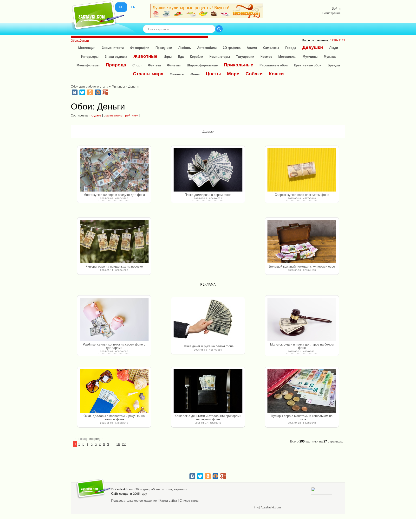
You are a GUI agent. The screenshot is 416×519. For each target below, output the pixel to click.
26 (118, 444)
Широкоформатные (202, 65)
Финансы (177, 74)
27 (124, 444)
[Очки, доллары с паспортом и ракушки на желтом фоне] (114, 391)
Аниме (252, 47)
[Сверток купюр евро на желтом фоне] (301, 170)
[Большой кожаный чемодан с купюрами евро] (301, 241)
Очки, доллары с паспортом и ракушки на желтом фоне (114, 417)
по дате (95, 115)
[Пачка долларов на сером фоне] (208, 170)
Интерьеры (89, 56)
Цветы (213, 73)
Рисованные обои (274, 65)
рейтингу (131, 115)
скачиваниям (113, 115)
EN (133, 7)
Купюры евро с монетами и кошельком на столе (301, 417)
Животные (145, 56)
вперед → (96, 438)
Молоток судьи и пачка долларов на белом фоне (302, 346)
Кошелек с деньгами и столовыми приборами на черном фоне (208, 417)
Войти (336, 8)
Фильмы (174, 65)
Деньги (133, 86)
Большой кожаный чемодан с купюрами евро (302, 266)
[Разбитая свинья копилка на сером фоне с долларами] (114, 319)
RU (121, 7)
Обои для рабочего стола (89, 86)
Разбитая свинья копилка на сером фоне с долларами (114, 346)
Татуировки (245, 56)
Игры (168, 56)
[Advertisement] (208, 247)
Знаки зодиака (116, 56)
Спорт (137, 65)
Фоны (195, 74)
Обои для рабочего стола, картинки (161, 489)
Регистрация (331, 13)
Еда (181, 56)
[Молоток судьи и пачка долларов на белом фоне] (301, 319)
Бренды (334, 65)
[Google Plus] (105, 92)
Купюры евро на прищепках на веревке (114, 266)
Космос (266, 56)
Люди (333, 47)
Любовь (184, 47)
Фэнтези (154, 65)
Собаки (254, 73)
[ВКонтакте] (75, 92)
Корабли (196, 56)
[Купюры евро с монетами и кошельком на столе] (301, 391)
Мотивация (87, 47)
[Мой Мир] (98, 92)
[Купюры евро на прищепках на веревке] (114, 241)
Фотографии (139, 47)
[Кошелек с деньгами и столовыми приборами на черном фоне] (208, 391)
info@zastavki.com (267, 507)
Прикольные (238, 64)
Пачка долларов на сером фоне (208, 194)
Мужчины (310, 56)
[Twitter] (82, 92)
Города (290, 47)
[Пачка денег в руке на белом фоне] (208, 321)
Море (233, 73)
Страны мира (148, 73)
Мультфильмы (88, 65)
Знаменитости (113, 47)
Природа (116, 64)
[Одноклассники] (90, 92)
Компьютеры (219, 56)
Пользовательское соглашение (134, 500)
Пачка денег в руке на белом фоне (208, 346)
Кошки (276, 73)
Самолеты (271, 47)
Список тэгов (189, 500)
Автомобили (207, 47)
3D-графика (231, 47)
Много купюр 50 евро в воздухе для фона (114, 194)
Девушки (312, 47)
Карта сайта (168, 500)
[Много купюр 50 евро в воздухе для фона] (114, 170)
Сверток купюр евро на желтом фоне (302, 194)
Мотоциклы (287, 56)
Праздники (164, 47)
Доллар (208, 131)
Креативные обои (307, 65)
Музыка (330, 56)
